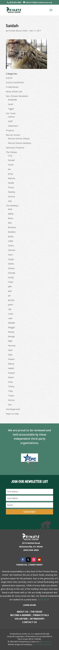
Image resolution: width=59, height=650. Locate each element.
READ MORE (44, 599)
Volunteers (13, 125)
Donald (11, 160)
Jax (9, 295)
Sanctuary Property (15, 147)
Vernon (11, 400)
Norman (12, 345)
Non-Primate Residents (17, 96)
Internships (37, 618)
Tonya (11, 395)
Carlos (11, 245)
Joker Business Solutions (41, 644)
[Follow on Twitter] (28, 559)
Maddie (11, 322)
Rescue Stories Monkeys (19, 143)
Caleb (10, 241)
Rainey (11, 363)
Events (9, 77)
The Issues (36, 611)
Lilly (9, 309)
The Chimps (11, 152)
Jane (10, 291)
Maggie (11, 327)
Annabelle (12, 99)
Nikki (10, 341)
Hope (10, 281)
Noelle (11, 182)
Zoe (10, 404)
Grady (11, 277)
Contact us (29, 622)
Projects (10, 130)
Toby (10, 391)
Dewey (11, 268)
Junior (10, 304)
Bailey (11, 213)
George (11, 272)
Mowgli (11, 336)
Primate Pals (41, 615)
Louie (10, 313)
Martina (11, 178)
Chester (12, 250)
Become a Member (20, 615)
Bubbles (12, 231)
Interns (11, 116)
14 (29, 469)
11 (33, 466)
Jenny (10, 173)
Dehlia (11, 263)
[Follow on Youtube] (39, 559)
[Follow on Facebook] (23, 559)
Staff (10, 121)
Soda (10, 381)
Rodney (11, 191)
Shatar (11, 377)
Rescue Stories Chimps (19, 138)
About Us (22, 611)
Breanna (12, 227)
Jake (10, 286)
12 (36, 466)
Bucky (10, 236)
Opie (10, 354)
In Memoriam (12, 87)
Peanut (11, 359)
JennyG (11, 300)
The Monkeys (12, 205)
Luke (10, 318)
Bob (10, 222)
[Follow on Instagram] (34, 559)
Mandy (11, 331)
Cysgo (11, 259)
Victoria (11, 196)
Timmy (11, 386)
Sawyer (11, 372)
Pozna (11, 187)
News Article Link (14, 91)
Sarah (10, 104)
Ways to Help (12, 413)
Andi (10, 209)
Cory (10, 155)
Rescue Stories (13, 134)
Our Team (11, 113)
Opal (10, 350)
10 (31, 466)
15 (32, 469)
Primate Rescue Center (18, 30)
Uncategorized (13, 409)
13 (26, 469)
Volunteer (21, 618)
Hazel (10, 164)
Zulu (10, 201)
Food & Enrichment (15, 82)
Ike (9, 169)
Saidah (11, 368)
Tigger (11, 108)
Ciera (10, 254)
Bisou (10, 218)
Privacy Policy (46, 641)
